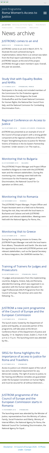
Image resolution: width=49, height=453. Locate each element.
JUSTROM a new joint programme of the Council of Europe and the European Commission (23, 311)
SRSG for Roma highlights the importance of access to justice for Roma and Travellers (24, 356)
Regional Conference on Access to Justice (23, 122)
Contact (27, 449)
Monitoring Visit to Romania (20, 196)
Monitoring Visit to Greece (19, 231)
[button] (24, 2)
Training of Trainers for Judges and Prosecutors (24, 268)
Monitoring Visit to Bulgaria (19, 159)
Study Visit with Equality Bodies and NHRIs (22, 80)
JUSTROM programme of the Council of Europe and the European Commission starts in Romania (22, 400)
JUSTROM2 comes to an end (20, 41)
